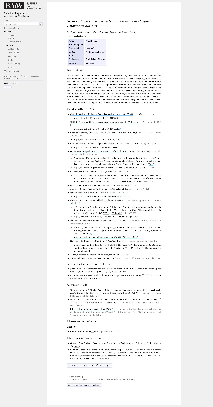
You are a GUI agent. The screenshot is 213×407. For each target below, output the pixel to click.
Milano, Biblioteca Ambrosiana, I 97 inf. (88, 192)
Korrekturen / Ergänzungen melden (83, 385)
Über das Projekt (12, 71)
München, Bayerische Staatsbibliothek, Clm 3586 (93, 220)
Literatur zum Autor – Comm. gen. (89, 365)
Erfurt (145, 220)
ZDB (105, 213)
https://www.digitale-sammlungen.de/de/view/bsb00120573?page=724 (105, 216)
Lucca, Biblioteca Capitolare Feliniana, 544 (89, 185)
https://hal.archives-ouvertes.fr (85, 278)
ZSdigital (116, 213)
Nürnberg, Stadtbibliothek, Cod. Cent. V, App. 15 (92, 241)
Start (6, 20)
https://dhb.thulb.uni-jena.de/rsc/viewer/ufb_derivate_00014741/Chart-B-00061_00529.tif (114, 167)
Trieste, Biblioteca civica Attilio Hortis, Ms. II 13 (92, 258)
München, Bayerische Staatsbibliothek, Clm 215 (92, 200)
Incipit (11, 67)
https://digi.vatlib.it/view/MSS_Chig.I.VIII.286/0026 (96, 139)
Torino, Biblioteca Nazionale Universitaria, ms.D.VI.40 (94, 254)
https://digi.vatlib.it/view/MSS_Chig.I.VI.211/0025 (96, 118)
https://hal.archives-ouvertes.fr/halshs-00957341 (91, 309)
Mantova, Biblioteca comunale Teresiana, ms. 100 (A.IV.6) (96, 189)
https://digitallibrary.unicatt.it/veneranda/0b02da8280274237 (101, 196)
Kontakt (26, 76)
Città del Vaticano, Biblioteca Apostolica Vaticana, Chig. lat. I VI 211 (101, 114)
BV (150, 164)
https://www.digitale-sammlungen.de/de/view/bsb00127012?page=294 (105, 237)
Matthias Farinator (79, 223)
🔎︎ (41, 24)
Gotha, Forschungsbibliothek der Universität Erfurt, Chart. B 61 (99, 151)
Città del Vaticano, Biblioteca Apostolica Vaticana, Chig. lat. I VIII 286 (102, 132)
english (14, 83)
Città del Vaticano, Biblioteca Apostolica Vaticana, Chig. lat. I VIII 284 (103, 122)
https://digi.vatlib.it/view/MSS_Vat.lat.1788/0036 (95, 147)
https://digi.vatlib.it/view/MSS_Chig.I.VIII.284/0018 (96, 129)
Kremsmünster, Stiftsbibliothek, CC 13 (87, 171)
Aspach (108, 75)
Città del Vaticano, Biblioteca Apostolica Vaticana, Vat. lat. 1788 (99, 143)
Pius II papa (91, 41)
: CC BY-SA (10, 76)
